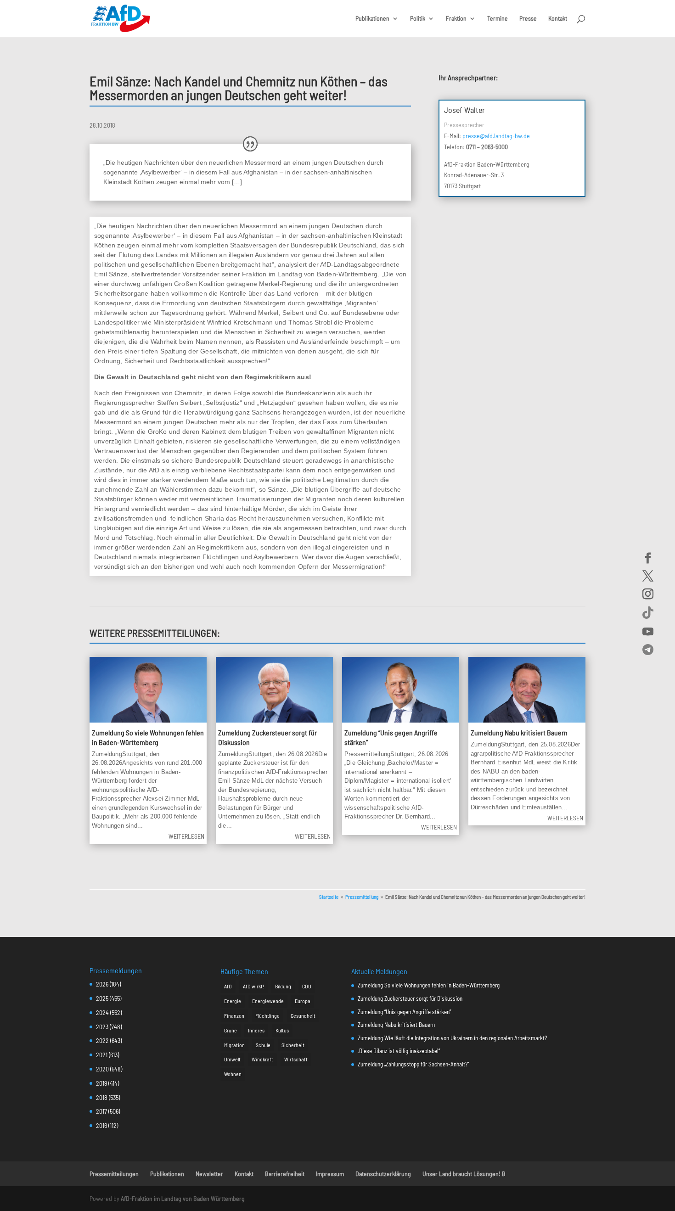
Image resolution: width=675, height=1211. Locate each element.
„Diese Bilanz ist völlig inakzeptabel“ (399, 1050)
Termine (497, 18)
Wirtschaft (296, 1059)
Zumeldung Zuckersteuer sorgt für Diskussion (410, 998)
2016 (101, 1125)
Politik (417, 18)
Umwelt (232, 1059)
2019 (101, 1083)
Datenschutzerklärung (383, 1173)
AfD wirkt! (253, 986)
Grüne (230, 1030)
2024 (102, 1012)
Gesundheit (303, 1015)
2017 (101, 1111)
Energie (232, 1001)
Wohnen (233, 1074)
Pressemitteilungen (114, 1173)
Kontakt (557, 18)
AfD (228, 986)
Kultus (282, 1030)
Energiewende (268, 1001)
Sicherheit (292, 1045)
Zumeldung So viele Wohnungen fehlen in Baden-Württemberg (148, 737)
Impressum (330, 1173)
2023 (102, 1027)
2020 (102, 1069)
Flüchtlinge (267, 1015)
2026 (102, 984)
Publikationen (372, 18)
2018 (101, 1097)
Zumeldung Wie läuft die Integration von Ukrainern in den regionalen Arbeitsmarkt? (452, 1038)
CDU (306, 986)
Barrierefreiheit (284, 1173)
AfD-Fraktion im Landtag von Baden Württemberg (183, 1198)
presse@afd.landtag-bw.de (496, 136)
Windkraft (262, 1059)
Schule (263, 1045)
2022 (102, 1040)
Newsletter (209, 1173)
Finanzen (234, 1015)
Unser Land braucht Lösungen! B (464, 1173)
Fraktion (456, 18)
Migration (234, 1045)
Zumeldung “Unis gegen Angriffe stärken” (404, 1011)
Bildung (283, 986)
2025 (102, 998)
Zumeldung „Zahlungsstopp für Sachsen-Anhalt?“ (413, 1064)
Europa (302, 1001)
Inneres (256, 1030)
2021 (101, 1055)
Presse (528, 18)
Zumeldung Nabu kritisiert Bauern (519, 732)
